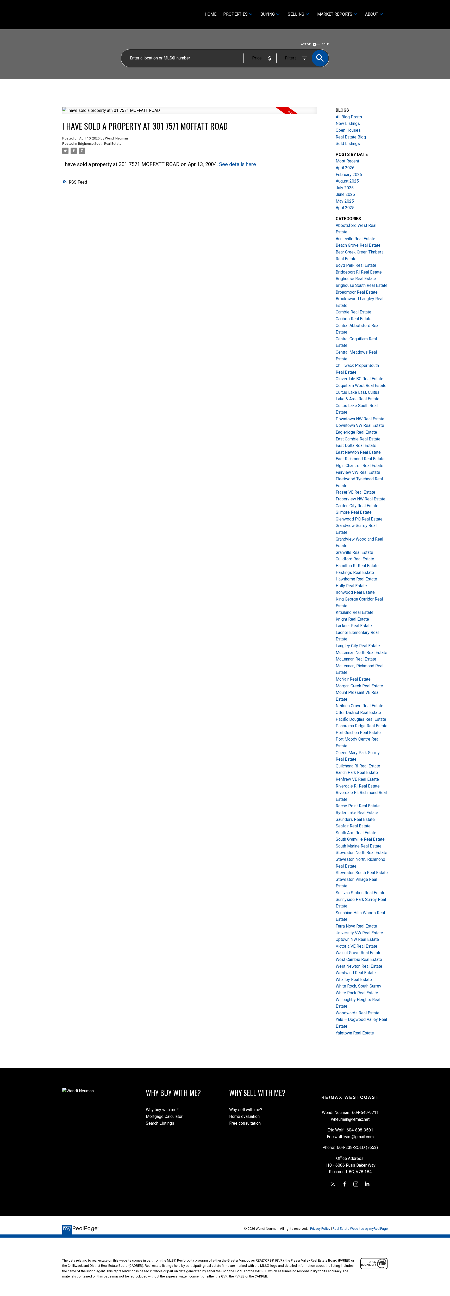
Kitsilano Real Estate (354, 612)
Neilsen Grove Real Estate (359, 705)
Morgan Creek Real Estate (359, 685)
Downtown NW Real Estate (360, 418)
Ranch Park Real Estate (357, 772)
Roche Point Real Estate (358, 805)
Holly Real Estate (351, 585)
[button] (333, 1184)
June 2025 (345, 194)
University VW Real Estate (359, 932)
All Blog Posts (349, 116)
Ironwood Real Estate (355, 592)
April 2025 (345, 207)
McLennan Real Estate (356, 659)
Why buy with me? (162, 1109)
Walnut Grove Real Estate (359, 952)
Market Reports (334, 14)
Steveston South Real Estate (362, 872)
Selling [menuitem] (296, 14)
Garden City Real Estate (357, 505)
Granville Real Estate (354, 552)
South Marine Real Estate (359, 846)
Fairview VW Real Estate (358, 472)
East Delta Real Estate (356, 445)
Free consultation (245, 1123)
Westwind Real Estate (356, 972)
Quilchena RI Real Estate (358, 766)
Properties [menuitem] (235, 14)
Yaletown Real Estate (355, 1033)
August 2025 (347, 181)
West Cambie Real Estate (359, 959)
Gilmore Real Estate (354, 512)
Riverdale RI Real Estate (358, 786)
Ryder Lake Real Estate (357, 812)
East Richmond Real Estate (360, 458)
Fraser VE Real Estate (355, 492)
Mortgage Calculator (164, 1116)
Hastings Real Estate (355, 572)
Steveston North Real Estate (361, 852)
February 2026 (349, 174)
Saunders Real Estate (355, 819)
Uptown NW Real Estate (357, 939)
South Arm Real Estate (356, 832)
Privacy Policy (320, 1229)
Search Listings (160, 1123)
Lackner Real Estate (354, 625)
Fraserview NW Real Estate (360, 498)
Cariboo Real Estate (354, 318)
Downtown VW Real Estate (360, 425)
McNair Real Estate (353, 679)
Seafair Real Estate (353, 825)
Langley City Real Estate (358, 645)
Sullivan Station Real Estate (360, 892)
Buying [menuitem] (267, 14)
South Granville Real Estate (360, 839)
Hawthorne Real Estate (356, 579)
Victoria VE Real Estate (356, 946)
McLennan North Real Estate (361, 652)
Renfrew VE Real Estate (357, 779)
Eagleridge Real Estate (356, 432)
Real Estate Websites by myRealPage (360, 1229)
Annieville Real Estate (355, 238)
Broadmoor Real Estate (357, 292)
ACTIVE (306, 44)
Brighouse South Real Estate (99, 144)
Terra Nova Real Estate (356, 926)
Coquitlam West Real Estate (361, 385)
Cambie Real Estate (353, 312)
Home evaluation (244, 1116)
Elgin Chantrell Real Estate (359, 465)
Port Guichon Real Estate (358, 732)
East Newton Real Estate (358, 452)
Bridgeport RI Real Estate (359, 272)
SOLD (325, 44)
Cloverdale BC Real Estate (359, 378)
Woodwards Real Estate (357, 1012)
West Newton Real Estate (359, 966)
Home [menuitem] (210, 14)
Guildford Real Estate (355, 558)
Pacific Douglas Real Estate (361, 719)
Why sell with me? (245, 1109)
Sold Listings (348, 143)
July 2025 (345, 187)
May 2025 (345, 201)
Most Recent (347, 161)
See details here (237, 164)
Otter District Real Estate (358, 712)
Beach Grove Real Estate (358, 245)
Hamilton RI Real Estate (357, 565)
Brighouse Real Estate (356, 278)
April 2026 (345, 167)
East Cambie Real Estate (358, 439)
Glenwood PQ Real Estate (359, 519)
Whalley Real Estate (354, 979)
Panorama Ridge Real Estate (362, 725)
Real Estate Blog (351, 137)
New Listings (348, 123)
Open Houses (348, 130)
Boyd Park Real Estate (356, 265)
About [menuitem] (371, 14)
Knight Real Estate (352, 619)
